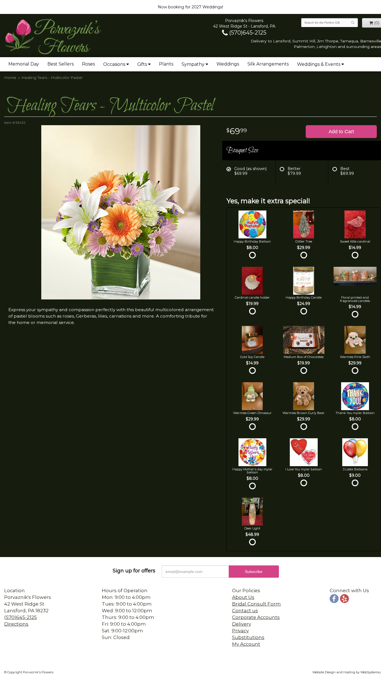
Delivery (241, 624)
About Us (243, 597)
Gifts (142, 64)
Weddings (227, 64)
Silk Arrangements (268, 64)
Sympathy (193, 64)
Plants (166, 64)
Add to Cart (341, 131)
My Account (246, 644)
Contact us (245, 610)
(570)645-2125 (247, 32)
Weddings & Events (318, 64)
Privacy (240, 630)
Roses (88, 64)
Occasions (114, 64)
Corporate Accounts (256, 617)
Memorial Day (23, 64)
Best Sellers (60, 64)
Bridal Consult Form (256, 604)
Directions (16, 624)
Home (10, 77)
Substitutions (248, 637)
